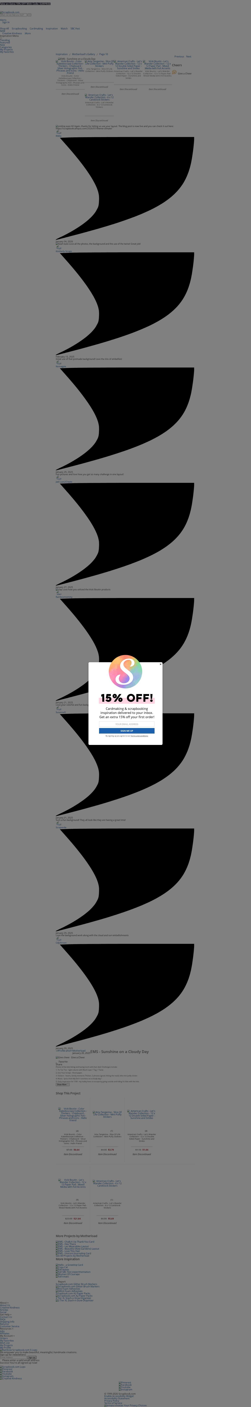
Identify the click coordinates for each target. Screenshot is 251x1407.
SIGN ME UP (127, 730)
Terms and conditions (139, 736)
